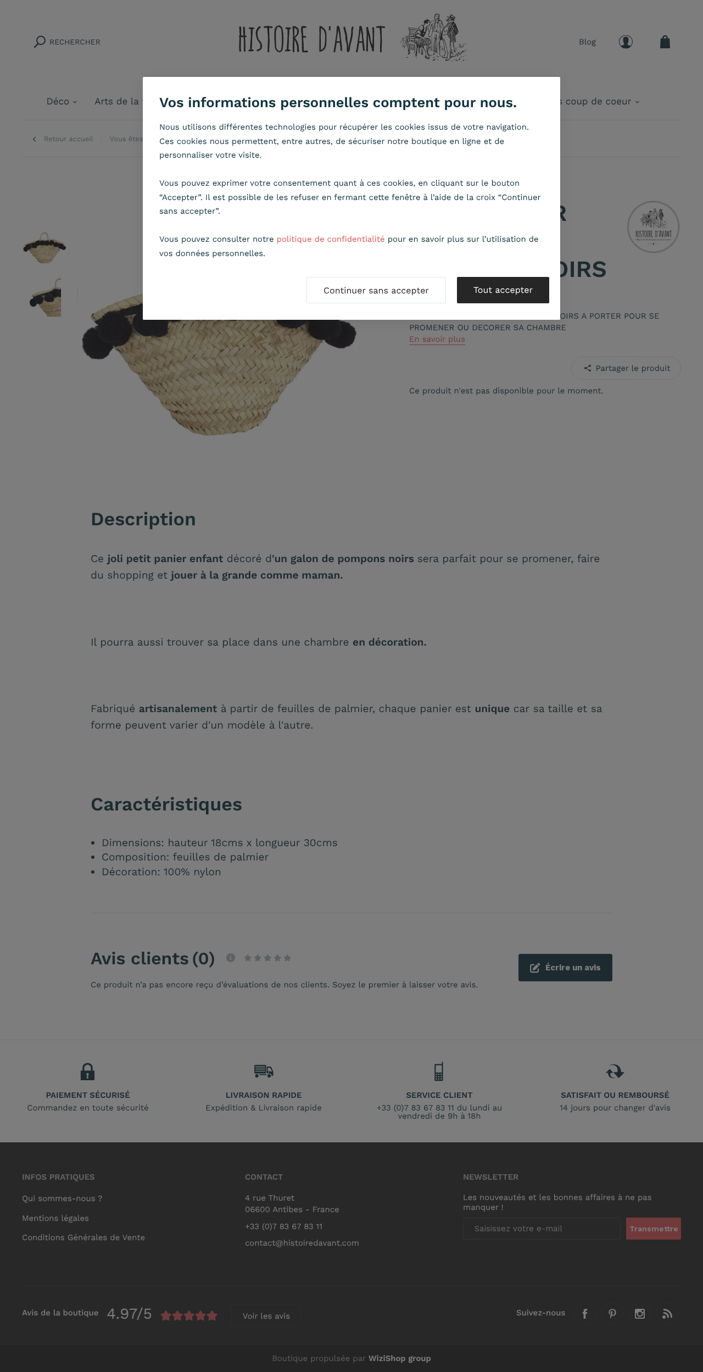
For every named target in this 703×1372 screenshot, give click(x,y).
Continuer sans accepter (376, 290)
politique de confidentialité (331, 239)
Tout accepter (503, 290)
